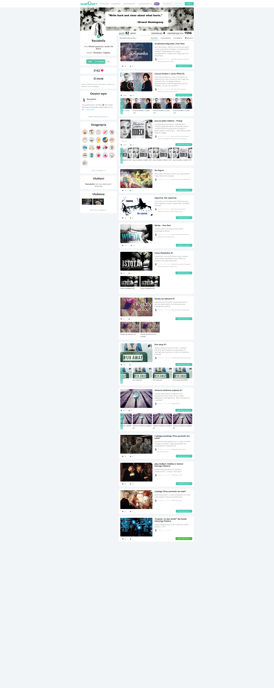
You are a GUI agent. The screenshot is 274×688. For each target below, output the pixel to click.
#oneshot (186, 59)
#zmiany (172, 237)
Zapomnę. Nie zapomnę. (166, 198)
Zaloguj (178, 4)
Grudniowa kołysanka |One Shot (170, 43)
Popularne (104, 4)
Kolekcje (190, 38)
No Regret (159, 170)
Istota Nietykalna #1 (164, 253)
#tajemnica (166, 266)
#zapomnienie (179, 211)
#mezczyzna (161, 211)
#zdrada (167, 237)
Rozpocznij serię (183, 95)
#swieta (168, 61)
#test (167, 451)
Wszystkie (154, 38)
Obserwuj (96, 62)
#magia (172, 138)
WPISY (133, 33)
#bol (172, 209)
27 (134, 245)
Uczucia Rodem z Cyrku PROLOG (170, 73)
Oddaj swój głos (183, 538)
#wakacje (187, 358)
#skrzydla (160, 266)
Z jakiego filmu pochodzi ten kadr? (170, 491)
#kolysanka (180, 59)
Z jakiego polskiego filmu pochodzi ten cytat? (172, 437)
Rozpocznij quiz (183, 66)
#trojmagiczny (183, 138)
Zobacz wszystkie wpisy (97, 117)
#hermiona (161, 138)
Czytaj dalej (90, 109)
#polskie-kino (162, 451)
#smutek (183, 179)
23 (133, 484)
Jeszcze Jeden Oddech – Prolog (168, 120)
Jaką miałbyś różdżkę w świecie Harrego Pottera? (169, 465)
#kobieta (182, 209)
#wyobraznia (173, 266)
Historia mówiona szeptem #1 (168, 390)
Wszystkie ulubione (98, 210)
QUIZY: (124, 33)
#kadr (177, 500)
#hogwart (167, 138)
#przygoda (188, 264)
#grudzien (174, 59)
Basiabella (91, 99)
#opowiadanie (162, 61)
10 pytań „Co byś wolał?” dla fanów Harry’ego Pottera (171, 520)
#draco (173, 136)
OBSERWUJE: (158, 33)
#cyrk (172, 89)
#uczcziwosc (161, 237)
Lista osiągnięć (98, 170)
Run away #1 (160, 344)
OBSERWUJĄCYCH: (179, 33)
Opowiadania (145, 4)
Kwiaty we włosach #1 (165, 298)
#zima (172, 61)
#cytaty (174, 449)
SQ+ (156, 4)
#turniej (124, 141)
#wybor (188, 179)
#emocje (183, 89)
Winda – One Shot (163, 225)
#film (177, 449)
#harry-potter (179, 475)
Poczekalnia (178, 38)
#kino (184, 449)
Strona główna (166, 38)
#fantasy (173, 264)
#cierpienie (177, 209)
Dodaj (189, 4)
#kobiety (174, 310)
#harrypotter (161, 91)
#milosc (167, 91)
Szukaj (168, 4)
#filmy (181, 449)
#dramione (177, 89)
